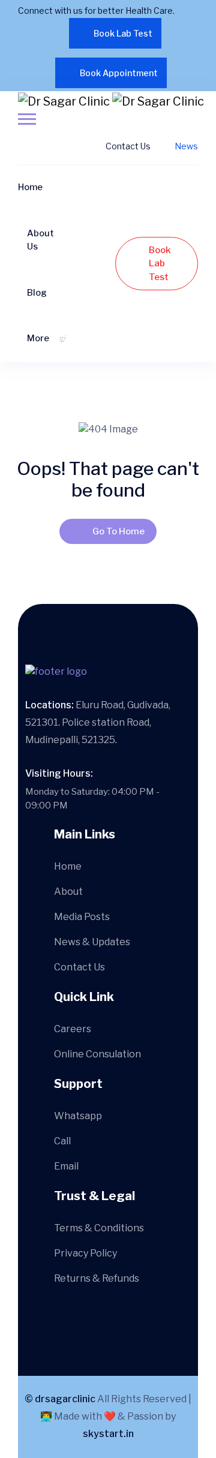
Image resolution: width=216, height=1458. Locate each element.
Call (62, 1141)
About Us (40, 240)
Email (66, 1166)
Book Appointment (119, 73)
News (186, 146)
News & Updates (92, 942)
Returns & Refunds (96, 1278)
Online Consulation (97, 1054)
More (38, 338)
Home (30, 187)
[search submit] (89, 693)
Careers (72, 1029)
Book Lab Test (123, 33)
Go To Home (118, 531)
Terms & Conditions (99, 1228)
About (68, 891)
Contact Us (128, 146)
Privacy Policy (85, 1253)
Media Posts (82, 916)
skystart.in (108, 1433)
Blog (37, 292)
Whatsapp (78, 1116)
